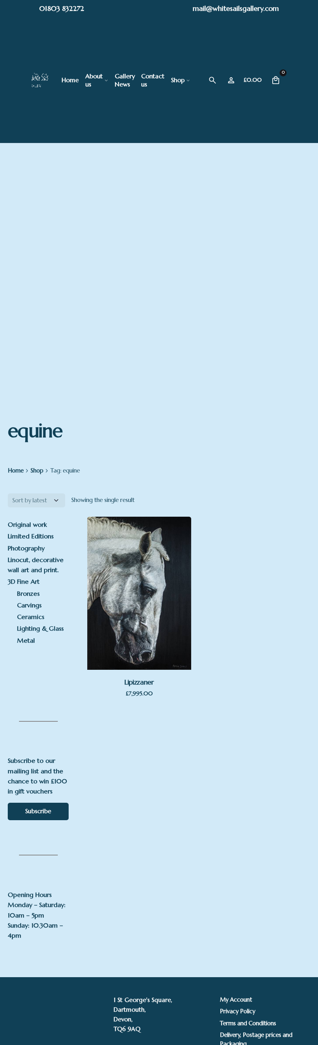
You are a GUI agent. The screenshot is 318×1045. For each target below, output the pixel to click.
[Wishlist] (231, 80)
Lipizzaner (139, 682)
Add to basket (139, 636)
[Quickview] (129, 558)
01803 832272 (61, 8)
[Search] (212, 80)
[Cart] (276, 80)
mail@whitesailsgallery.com (236, 8)
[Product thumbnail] (139, 593)
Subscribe (38, 811)
